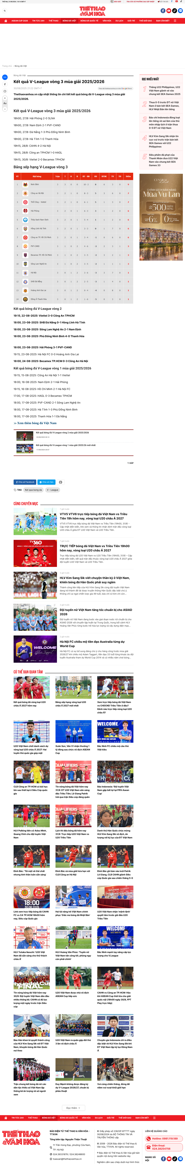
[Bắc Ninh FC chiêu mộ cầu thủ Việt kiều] (115, 731)
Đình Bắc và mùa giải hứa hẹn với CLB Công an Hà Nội (73, 873)
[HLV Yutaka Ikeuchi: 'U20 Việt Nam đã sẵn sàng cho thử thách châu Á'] (32, 937)
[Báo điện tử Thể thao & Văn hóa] (93, 11)
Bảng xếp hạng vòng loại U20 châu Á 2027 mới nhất (71, 704)
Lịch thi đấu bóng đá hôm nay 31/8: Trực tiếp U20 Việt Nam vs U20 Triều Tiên (72, 834)
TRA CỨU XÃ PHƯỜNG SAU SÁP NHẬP (141, 2)
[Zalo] (180, 10)
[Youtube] (176, 2)
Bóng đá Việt (69, 21)
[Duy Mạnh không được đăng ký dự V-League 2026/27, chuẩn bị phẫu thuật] (74, 1069)
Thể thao (53, 21)
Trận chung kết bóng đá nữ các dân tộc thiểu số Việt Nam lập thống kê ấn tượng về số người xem (30, 1089)
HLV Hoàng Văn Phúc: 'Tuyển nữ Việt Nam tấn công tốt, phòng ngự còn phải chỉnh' (73, 955)
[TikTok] (182, 2)
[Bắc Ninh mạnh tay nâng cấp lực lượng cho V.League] (115, 937)
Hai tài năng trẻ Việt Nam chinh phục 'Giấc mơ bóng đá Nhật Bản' (73, 913)
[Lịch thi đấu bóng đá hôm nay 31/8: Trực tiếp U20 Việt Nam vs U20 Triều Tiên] (74, 816)
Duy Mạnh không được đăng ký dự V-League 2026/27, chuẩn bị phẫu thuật (72, 1087)
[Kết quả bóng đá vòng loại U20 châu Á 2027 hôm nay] (32, 687)
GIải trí (131, 21)
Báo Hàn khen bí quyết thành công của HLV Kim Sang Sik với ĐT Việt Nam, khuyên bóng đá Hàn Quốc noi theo (32, 1045)
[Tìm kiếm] (4, 10)
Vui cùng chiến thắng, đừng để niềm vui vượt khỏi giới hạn (113, 1086)
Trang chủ (7, 66)
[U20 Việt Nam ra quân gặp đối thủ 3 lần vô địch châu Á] (74, 1025)
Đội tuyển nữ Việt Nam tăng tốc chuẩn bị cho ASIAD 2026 (96, 612)
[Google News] (115, 89)
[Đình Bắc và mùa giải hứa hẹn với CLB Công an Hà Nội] (74, 856)
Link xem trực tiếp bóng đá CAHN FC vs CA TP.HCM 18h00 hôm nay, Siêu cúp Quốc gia (31, 915)
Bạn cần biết (163, 21)
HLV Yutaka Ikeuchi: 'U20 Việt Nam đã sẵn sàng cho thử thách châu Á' (30, 955)
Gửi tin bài (164, 2)
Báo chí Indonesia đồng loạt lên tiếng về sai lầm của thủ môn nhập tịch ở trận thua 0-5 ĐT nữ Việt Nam (164, 122)
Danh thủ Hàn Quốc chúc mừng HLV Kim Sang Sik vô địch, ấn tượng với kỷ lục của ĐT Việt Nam (114, 834)
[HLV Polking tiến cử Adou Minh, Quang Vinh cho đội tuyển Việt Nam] (32, 816)
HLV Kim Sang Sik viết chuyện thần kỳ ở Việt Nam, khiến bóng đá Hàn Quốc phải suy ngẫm (95, 580)
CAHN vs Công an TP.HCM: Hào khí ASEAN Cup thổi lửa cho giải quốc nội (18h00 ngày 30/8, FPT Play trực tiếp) (114, 997)
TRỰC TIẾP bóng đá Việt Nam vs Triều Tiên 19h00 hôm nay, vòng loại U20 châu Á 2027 (95, 548)
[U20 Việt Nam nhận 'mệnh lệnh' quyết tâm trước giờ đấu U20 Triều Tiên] (115, 897)
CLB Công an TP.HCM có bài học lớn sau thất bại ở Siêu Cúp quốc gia (31, 790)
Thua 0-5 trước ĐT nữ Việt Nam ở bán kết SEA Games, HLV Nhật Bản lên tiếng (164, 106)
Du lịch (119, 21)
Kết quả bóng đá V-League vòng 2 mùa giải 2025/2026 (62, 432)
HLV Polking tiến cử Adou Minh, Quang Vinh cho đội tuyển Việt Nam (30, 834)
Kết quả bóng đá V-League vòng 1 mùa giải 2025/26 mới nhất (66, 445)
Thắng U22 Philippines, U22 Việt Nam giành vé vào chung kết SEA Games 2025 (164, 90)
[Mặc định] (5, 103)
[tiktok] (174, 10)
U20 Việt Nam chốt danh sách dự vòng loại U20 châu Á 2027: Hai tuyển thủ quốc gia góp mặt (31, 749)
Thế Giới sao (145, 21)
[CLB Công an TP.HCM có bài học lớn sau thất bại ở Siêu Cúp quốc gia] (32, 772)
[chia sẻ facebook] (5, 84)
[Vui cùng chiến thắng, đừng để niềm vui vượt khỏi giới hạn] (115, 1069)
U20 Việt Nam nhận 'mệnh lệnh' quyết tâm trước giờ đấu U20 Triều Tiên (113, 915)
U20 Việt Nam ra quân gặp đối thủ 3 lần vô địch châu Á (73, 1042)
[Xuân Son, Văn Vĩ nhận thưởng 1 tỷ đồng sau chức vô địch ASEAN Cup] (74, 731)
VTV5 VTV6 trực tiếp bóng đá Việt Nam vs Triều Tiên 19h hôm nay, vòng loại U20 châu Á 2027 (93, 516)
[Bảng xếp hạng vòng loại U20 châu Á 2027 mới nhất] (74, 687)
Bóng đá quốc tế (89, 21)
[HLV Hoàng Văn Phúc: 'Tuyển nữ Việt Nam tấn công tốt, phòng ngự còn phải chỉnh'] (74, 937)
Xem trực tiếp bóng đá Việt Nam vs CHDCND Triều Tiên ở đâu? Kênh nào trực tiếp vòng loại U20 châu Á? (114, 707)
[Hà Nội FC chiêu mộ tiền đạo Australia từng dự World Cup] (35, 649)
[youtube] (168, 10)
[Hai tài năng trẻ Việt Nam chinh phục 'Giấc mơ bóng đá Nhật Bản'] (74, 897)
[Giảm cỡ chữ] (5, 109)
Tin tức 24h (38, 21)
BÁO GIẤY (117, 2)
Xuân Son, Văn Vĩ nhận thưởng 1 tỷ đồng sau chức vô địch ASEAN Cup (73, 749)
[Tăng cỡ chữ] (5, 98)
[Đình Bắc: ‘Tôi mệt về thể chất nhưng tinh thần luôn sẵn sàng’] (32, 856)
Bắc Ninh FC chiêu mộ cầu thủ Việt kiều (113, 748)
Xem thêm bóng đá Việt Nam (37, 423)
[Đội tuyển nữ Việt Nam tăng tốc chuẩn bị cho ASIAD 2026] (35, 617)
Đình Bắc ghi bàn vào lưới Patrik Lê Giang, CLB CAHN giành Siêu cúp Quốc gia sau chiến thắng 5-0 (115, 874)
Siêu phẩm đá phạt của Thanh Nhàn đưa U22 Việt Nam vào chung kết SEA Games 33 (163, 160)
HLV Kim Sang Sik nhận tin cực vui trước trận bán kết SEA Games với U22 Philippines (163, 141)
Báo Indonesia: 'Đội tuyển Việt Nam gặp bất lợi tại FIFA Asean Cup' (113, 790)
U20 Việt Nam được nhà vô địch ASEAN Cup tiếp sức (72, 994)
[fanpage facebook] (163, 10)
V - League (52, 489)
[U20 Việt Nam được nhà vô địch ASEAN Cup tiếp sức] (74, 978)
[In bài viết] (5, 91)
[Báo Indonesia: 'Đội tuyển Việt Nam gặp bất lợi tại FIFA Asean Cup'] (115, 772)
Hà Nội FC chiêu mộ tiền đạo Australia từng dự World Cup (92, 644)
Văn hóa (107, 21)
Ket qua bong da (33, 489)
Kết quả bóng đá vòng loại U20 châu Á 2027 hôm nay (30, 704)
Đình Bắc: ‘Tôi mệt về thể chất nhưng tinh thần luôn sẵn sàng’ (30, 873)
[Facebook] (171, 2)
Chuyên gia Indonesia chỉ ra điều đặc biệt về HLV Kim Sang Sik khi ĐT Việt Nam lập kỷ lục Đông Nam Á (114, 1045)
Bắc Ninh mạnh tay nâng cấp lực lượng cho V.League (114, 954)
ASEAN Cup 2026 (20, 21)
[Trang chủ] (5, 21)
